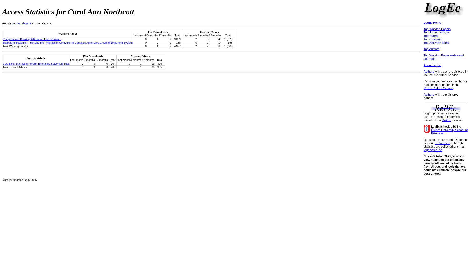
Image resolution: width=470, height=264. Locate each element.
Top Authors (431, 49)
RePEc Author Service (438, 88)
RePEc (446, 120)
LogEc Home (432, 22)
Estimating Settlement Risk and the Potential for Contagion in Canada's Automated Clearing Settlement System (68, 42)
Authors (429, 71)
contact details (21, 23)
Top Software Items (436, 42)
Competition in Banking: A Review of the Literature (32, 39)
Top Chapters (433, 39)
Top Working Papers (437, 29)
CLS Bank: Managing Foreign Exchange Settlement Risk (36, 63)
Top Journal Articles (437, 32)
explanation (442, 143)
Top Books (431, 36)
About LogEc (432, 65)
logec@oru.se (433, 150)
